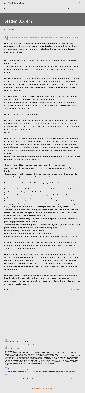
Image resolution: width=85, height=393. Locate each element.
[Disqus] (42, 316)
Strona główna (8, 8)
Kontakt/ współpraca (39, 8)
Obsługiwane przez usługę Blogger (43, 388)
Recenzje (61, 8)
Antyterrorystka (14, 3)
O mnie (52, 8)
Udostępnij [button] (75, 289)
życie (12, 289)
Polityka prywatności (23, 8)
